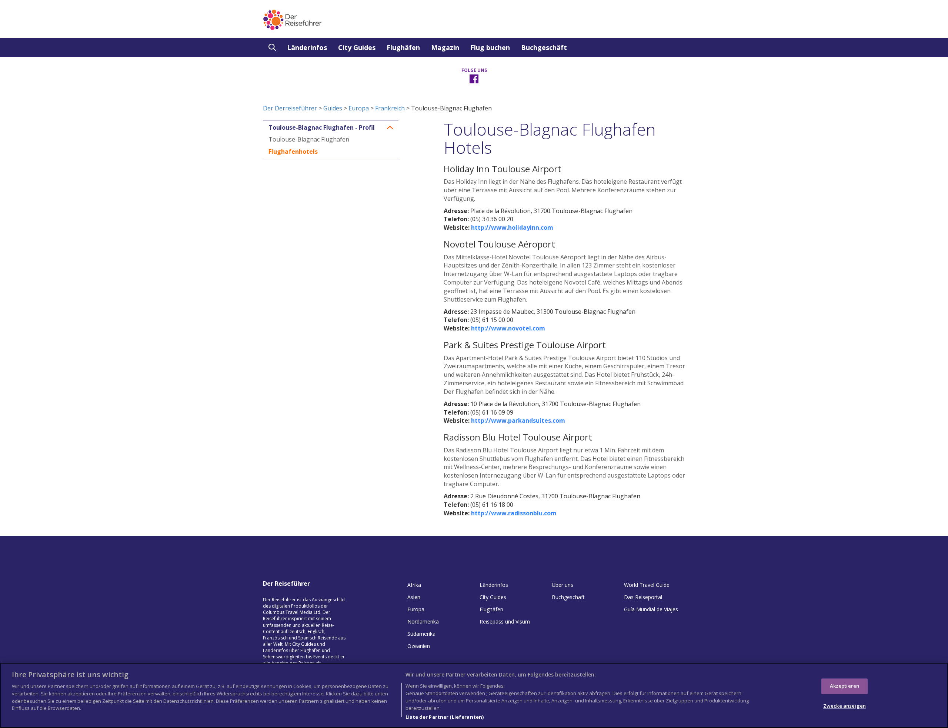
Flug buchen (490, 47)
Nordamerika (423, 621)
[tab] (330, 127)
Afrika (414, 584)
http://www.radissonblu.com (514, 513)
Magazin (445, 47)
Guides (332, 108)
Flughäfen (403, 47)
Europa (358, 108)
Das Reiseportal (643, 597)
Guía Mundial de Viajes (651, 609)
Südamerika (421, 633)
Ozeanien (418, 645)
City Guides (356, 47)
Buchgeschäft (544, 47)
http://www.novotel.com (508, 328)
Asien (413, 597)
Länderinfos (307, 47)
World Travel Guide (647, 584)
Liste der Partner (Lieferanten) (444, 716)
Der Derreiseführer (290, 108)
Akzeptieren (844, 685)
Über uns (562, 584)
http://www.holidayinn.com (512, 227)
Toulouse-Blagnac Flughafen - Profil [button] (321, 127)
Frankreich (390, 108)
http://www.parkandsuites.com (518, 420)
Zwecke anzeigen (844, 705)
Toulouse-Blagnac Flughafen (308, 139)
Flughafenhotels (293, 151)
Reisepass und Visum (505, 621)
